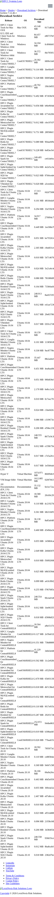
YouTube (10, 871)
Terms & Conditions (15, 875)
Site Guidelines (13, 883)
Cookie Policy (12, 881)
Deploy (11, 10)
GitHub (9, 868)
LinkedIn (10, 863)
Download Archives (26, 10)
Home (3, 10)
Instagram (10, 865)
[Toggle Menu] (50, 6)
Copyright (4, 893)
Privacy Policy (12, 878)
